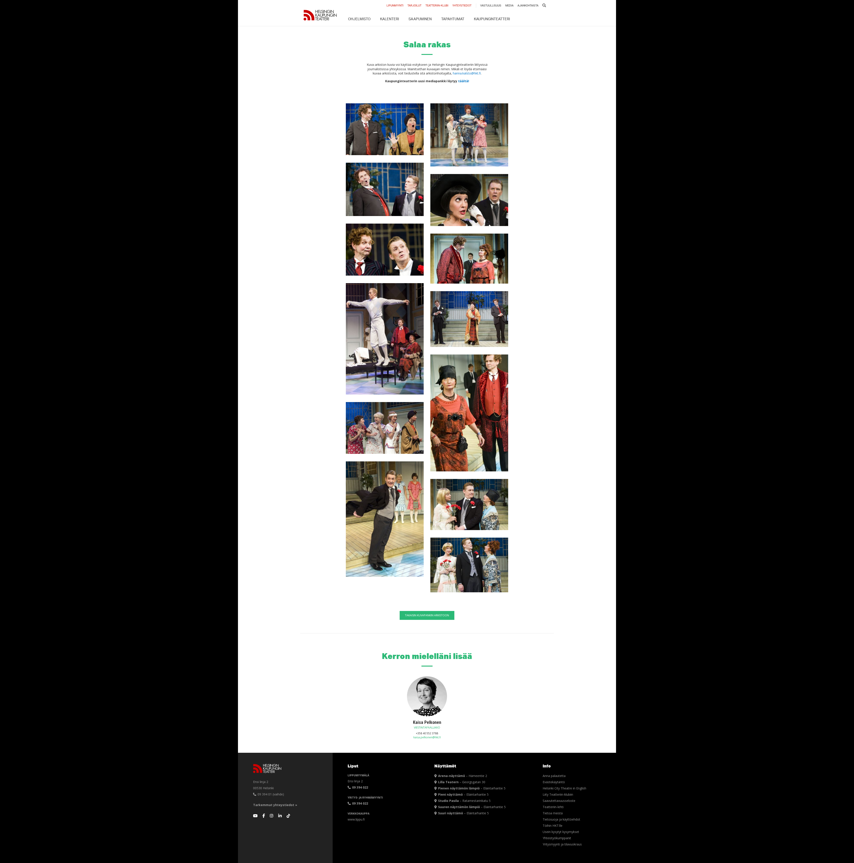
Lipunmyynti (395, 6)
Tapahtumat (452, 19)
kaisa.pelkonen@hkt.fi (427, 737)
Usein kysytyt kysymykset (561, 832)
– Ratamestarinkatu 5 (464, 801)
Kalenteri (389, 19)
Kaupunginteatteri (492, 19)
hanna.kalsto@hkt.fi (467, 73)
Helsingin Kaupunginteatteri (320, 15)
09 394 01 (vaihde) (270, 794)
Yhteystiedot (461, 6)
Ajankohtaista (528, 6)
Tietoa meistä (553, 813)
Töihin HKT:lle (552, 825)
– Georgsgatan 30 (461, 782)
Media (509, 6)
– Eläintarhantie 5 (472, 788)
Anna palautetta (554, 776)
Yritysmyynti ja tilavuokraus (562, 844)
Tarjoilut (414, 6)
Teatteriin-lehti (553, 807)
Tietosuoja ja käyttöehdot (561, 819)
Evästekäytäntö (554, 782)
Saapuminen (420, 19)
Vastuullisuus (490, 6)
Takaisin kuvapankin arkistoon (427, 615)
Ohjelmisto (359, 19)
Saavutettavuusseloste (559, 801)
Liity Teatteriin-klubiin (558, 794)
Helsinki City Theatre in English (564, 788)
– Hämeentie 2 (462, 776)
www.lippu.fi (356, 819)
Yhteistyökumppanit (557, 838)
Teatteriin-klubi (436, 6)
